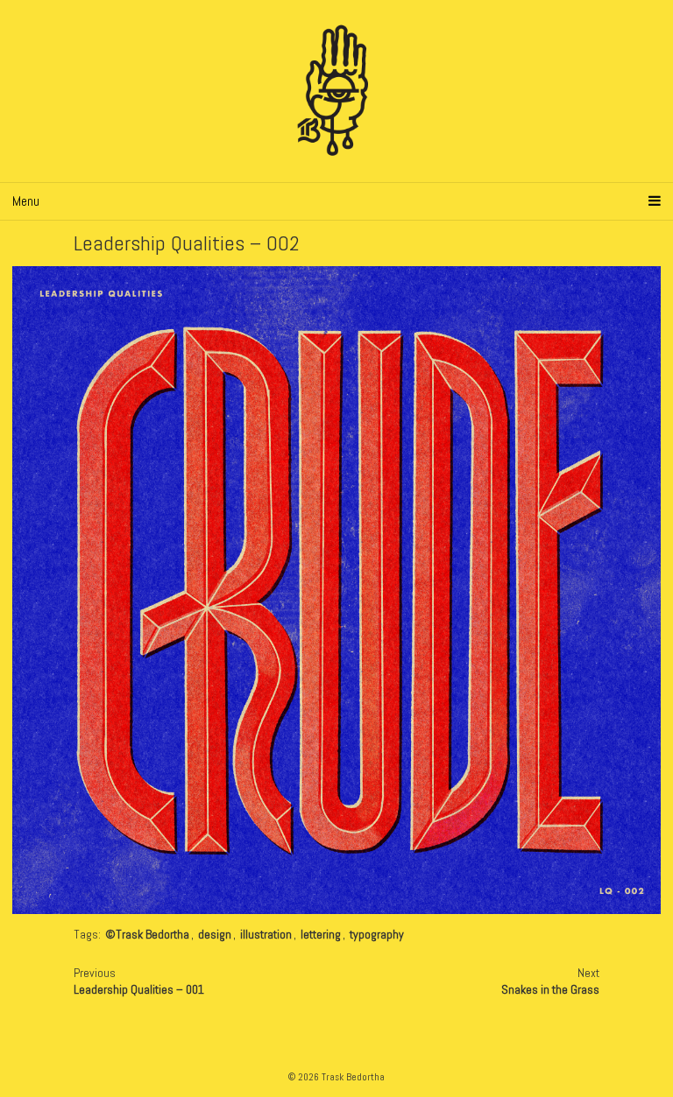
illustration (266, 934)
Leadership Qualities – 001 (139, 989)
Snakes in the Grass (550, 989)
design (214, 934)
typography (377, 934)
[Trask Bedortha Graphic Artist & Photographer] (337, 91)
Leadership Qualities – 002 (187, 243)
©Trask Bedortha (147, 934)
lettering (321, 934)
